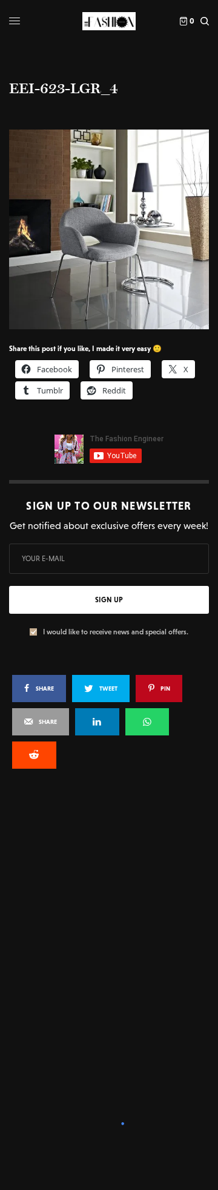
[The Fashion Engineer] (108, 21)
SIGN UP (109, 600)
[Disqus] (109, 941)
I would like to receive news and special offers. (115, 632)
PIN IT (115, 229)
